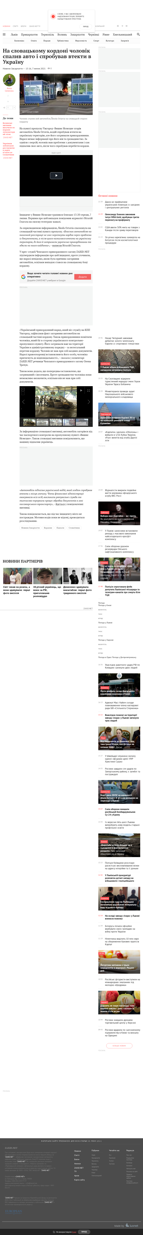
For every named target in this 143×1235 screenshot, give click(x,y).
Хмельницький (122, 34)
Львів (14, 34)
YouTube (112, 1164)
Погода (101, 603)
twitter (113, 26)
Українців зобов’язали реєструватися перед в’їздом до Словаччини (9, 149)
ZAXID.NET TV (34, 26)
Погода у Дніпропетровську (124, 657)
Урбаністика (63, 41)
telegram (122, 26)
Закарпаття (77, 34)
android (131, 26)
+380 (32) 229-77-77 (19, 1181)
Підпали (60, 528)
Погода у (104, 605)
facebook (109, 26)
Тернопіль (47, 34)
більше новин (119, 1046)
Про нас (129, 1155)
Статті (15, 26)
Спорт (96, 41)
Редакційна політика (130, 1159)
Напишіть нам (130, 1169)
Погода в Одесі (105, 657)
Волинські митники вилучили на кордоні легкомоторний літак (9, 128)
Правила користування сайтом (130, 1176)
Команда (129, 1163)
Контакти (129, 1166)
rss (139, 26)
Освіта (34, 41)
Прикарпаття (29, 34)
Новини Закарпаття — (14, 68)
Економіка (19, 41)
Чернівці (93, 34)
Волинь (62, 34)
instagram (118, 26)
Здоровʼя (125, 41)
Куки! (74, 1232)
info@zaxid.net (31, 1183)
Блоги (23, 26)
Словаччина (74, 528)
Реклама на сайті (132, 1172)
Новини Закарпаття (30, 528)
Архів (76, 1175)
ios (135, 26)
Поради (46, 41)
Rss (110, 1155)
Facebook (112, 1158)
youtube (126, 26)
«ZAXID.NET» (20, 1176)
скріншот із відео (32, 112)
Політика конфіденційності (132, 1182)
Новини (6, 26)
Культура (110, 41)
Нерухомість (81, 41)
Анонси (77, 1163)
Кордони (48, 528)
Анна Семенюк (9, 89)
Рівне (106, 34)
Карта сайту (79, 1180)
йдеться (60, 504)
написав (57, 245)
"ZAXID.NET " (9, 1157)
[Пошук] (137, 34)
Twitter (111, 1161)
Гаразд (85, 27)
